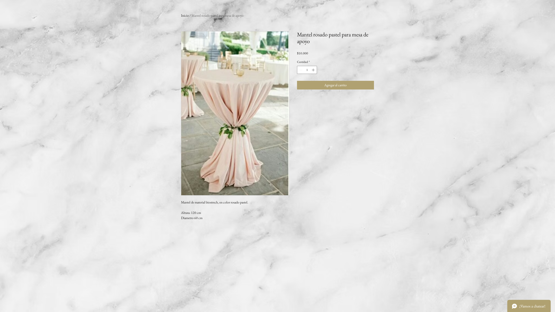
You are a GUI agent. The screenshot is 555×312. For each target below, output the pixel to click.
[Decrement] (300, 70)
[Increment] (313, 70)
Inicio (185, 15)
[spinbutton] (307, 70)
